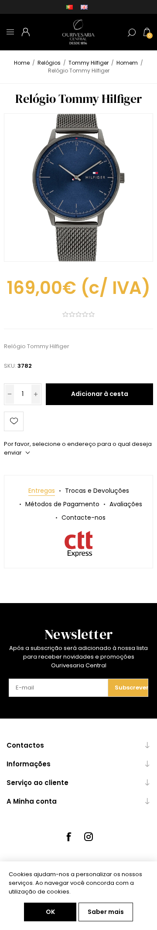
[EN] (84, 7)
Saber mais (106, 911)
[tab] (41, 490)
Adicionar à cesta (99, 393)
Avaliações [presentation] (125, 504)
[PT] (69, 7)
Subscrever (131, 687)
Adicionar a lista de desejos (14, 421)
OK (50, 911)
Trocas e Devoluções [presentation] (97, 490)
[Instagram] (88, 836)
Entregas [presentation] (41, 490)
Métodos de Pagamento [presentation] (62, 504)
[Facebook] (68, 836)
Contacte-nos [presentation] (83, 517)
